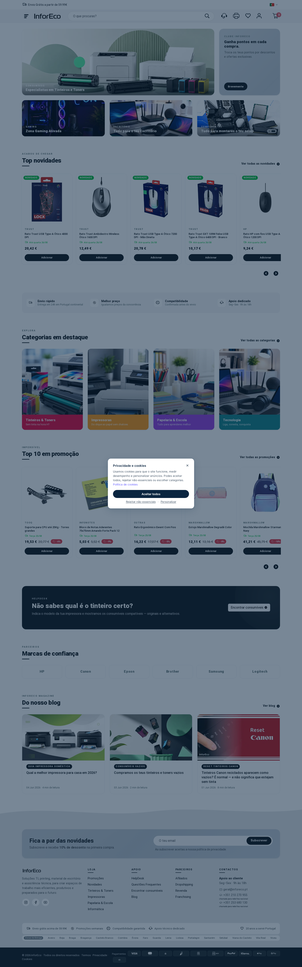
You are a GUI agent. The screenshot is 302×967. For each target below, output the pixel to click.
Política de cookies (125, 484)
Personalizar (168, 501)
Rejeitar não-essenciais (141, 501)
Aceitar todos (151, 494)
